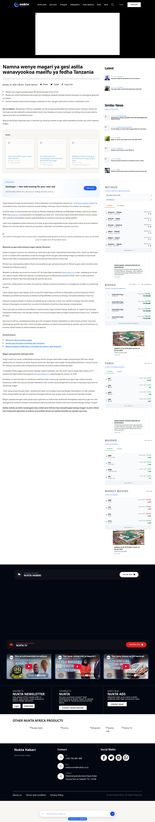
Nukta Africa (118, 795)
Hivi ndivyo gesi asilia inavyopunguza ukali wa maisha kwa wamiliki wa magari (51, 158)
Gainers (110, 371)
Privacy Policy (56, 795)
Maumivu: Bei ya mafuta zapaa (19, 340)
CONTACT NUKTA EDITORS (73, 708)
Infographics (75, 5)
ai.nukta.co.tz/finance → (112, 444)
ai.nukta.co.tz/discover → (112, 109)
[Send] (112, 814)
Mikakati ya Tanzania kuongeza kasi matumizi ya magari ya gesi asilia (83, 158)
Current (110, 205)
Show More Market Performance (128, 323)
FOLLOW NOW (127, 574)
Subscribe (134, 4)
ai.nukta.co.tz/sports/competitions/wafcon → (118, 191)
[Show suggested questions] (43, 814)
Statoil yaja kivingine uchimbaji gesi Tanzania (25, 343)
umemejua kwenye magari (84, 203)
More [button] (106, 5)
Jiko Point (53, 5)
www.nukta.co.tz (68, 272)
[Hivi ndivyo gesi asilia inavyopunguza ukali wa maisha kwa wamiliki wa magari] (52, 148)
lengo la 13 (15, 215)
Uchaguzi (63, 5)
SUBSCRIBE (28, 706)
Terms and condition (36, 795)
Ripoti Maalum (88, 5)
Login (121, 4)
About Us (17, 795)
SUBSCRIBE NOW (134, 644)
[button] (44, 84)
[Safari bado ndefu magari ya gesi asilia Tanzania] (20, 148)
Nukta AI (83, 819)
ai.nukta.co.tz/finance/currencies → (115, 367)
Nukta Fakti (42, 5)
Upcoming (121, 205)
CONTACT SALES (117, 704)
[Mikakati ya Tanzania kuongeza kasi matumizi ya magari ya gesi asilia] (84, 148)
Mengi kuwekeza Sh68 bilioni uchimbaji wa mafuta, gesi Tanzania (33, 346)
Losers (119, 371)
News (99, 5)
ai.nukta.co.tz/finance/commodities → (115, 288)
